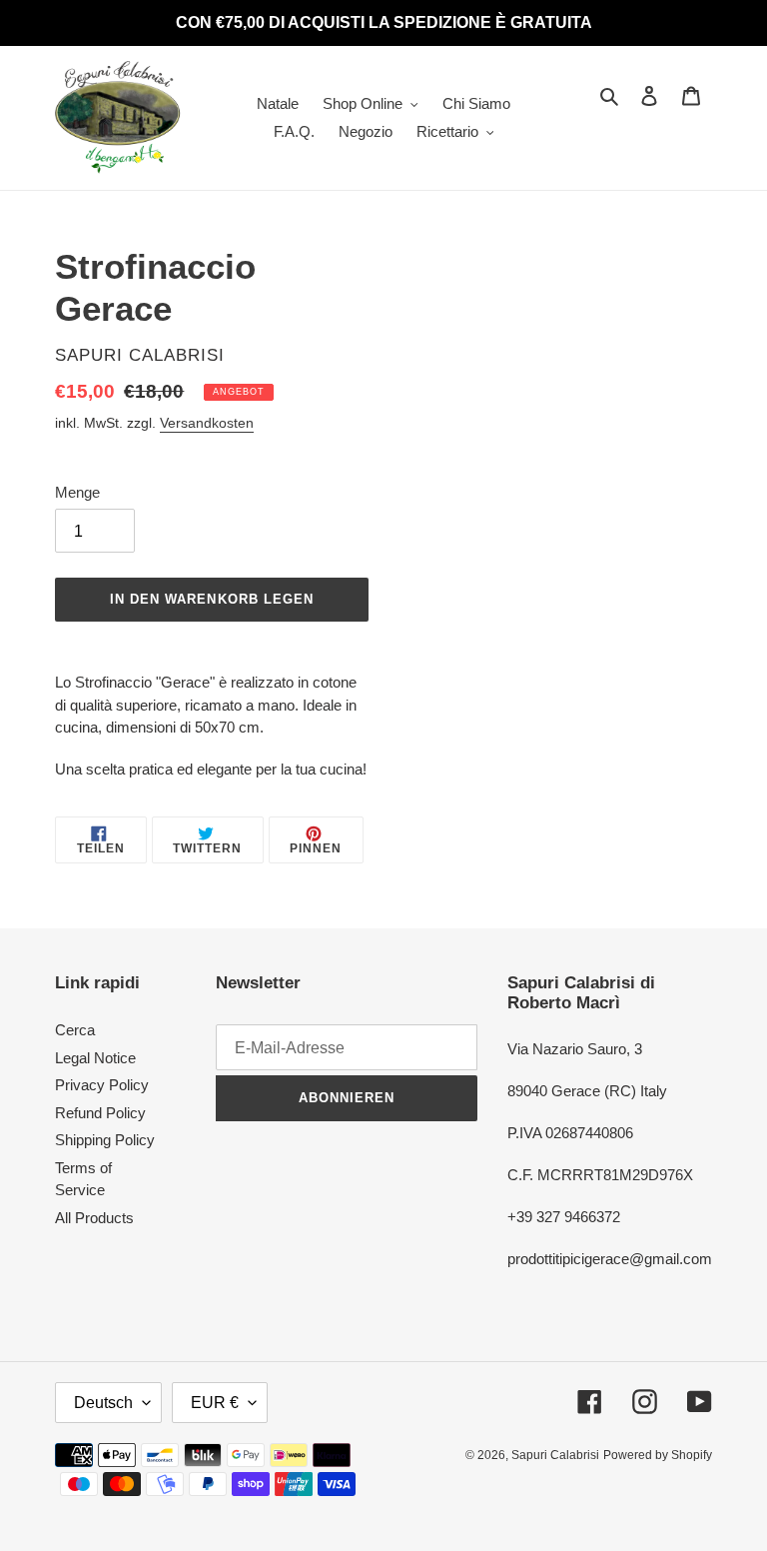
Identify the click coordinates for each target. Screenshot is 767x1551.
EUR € (215, 1402)
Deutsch (103, 1402)
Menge (77, 492)
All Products (94, 1217)
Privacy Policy (102, 1084)
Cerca (75, 1029)
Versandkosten (207, 423)
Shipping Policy (105, 1139)
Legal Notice (95, 1057)
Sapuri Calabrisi (555, 1455)
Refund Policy (100, 1112)
